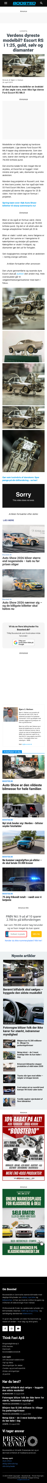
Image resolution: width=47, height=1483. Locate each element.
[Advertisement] (23, 678)
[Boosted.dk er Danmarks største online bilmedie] (23, 3)
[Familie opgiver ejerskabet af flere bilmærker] (9, 1102)
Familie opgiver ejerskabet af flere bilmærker (30, 1100)
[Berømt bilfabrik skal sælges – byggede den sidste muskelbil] (23, 973)
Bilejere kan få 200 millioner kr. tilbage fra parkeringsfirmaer (22, 1409)
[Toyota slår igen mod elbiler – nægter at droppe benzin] (9, 1079)
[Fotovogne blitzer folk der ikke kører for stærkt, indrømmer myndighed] (23, 1011)
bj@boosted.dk (27, 744)
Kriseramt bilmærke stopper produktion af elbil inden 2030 (30, 1065)
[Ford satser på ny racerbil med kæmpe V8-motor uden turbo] (9, 1090)
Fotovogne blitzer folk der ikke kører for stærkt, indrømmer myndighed (23, 1031)
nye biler (31, 1297)
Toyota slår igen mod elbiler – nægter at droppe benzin (30, 1077)
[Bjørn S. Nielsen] (10, 726)
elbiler (24, 1297)
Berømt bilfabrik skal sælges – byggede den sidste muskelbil (23, 991)
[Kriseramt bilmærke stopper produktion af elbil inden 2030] (9, 1067)
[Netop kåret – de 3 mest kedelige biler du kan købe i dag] (9, 1055)
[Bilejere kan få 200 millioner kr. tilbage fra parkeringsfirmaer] (9, 1044)
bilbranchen (7, 1300)
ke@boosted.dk (23, 1479)
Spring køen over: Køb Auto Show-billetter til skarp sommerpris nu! (19, 204)
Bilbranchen (7, 985)
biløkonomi (27, 1313)
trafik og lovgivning (29, 1311)
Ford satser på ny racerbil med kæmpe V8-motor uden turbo (30, 1088)
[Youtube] (18, 1328)
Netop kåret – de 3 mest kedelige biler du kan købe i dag (29, 1054)
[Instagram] (11, 1328)
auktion (20, 274)
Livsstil (23, 31)
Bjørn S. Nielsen (17, 80)
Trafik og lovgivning (9, 1023)
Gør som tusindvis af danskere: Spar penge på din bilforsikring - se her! (20, 478)
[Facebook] (5, 1328)
